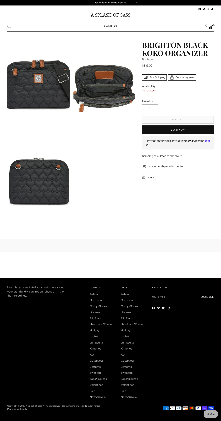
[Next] (136, 2)
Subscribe (207, 297)
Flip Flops (96, 318)
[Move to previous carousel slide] (203, 266)
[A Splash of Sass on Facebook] (199, 9)
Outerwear (96, 360)
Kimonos (95, 348)
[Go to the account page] (205, 26)
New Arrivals (97, 397)
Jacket (94, 336)
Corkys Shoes (98, 306)
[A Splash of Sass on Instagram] (208, 9)
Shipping (147, 156)
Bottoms (95, 366)
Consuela (96, 300)
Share (150, 177)
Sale (92, 391)
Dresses (95, 312)
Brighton (147, 59)
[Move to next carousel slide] (211, 266)
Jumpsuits (96, 342)
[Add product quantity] (145, 108)
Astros (94, 294)
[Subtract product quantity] (155, 108)
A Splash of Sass (34, 406)
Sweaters (95, 372)
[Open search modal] (9, 26)
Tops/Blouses (98, 378)
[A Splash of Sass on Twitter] (203, 9)
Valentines (96, 384)
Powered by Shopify (17, 409)
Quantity (147, 101)
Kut (92, 354)
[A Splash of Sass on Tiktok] (212, 9)
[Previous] (84, 2)
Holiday (94, 330)
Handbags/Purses (101, 324)
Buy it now (178, 129)
